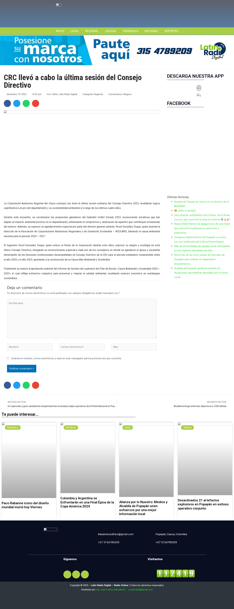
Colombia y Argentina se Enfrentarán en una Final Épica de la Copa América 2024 (87, 502)
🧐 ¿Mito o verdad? (185, 210)
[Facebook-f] (67, 574)
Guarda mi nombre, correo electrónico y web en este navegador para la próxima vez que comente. (66, 358)
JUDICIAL (111, 31)
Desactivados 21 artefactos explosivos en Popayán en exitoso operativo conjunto (203, 504)
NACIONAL (151, 31)
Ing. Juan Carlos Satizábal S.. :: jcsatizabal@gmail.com (124, 589)
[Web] (134, 347)
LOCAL (75, 31)
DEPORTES (171, 31)
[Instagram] (76, 574)
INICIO (60, 31)
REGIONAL (91, 31)
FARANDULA (130, 31)
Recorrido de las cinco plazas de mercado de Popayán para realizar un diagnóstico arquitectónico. (199, 259)
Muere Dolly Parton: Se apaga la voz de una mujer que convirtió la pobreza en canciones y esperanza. (202, 228)
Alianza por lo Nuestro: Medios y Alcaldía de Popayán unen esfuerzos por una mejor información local (143, 508)
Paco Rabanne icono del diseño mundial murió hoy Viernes (25, 505)
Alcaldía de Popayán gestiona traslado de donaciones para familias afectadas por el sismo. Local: (201, 273)
